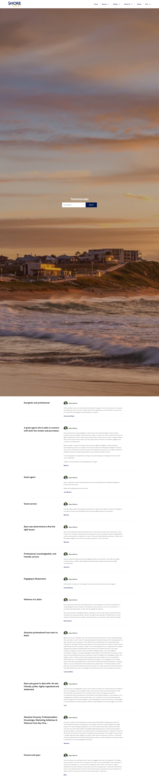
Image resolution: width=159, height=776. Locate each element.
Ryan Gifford (73, 403)
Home (96, 4)
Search (91, 205)
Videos (139, 4)
